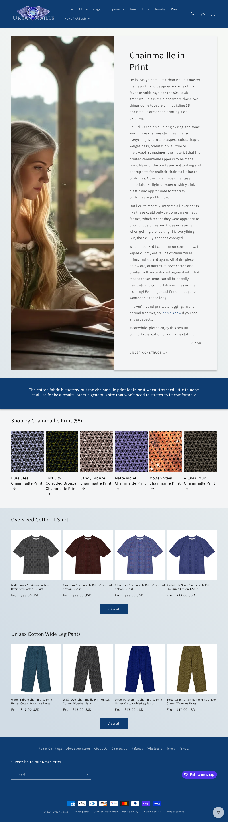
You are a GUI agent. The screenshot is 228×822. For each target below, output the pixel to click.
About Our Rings (50, 749)
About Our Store (78, 749)
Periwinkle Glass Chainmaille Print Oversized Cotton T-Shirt (189, 587)
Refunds (137, 749)
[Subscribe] (86, 774)
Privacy (184, 749)
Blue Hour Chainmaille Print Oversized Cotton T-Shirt (140, 587)
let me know (171, 313)
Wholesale (154, 749)
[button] (83, 9)
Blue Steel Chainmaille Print (26, 480)
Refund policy (130, 811)
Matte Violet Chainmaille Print (130, 480)
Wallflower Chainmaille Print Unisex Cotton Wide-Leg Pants (86, 701)
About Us (100, 749)
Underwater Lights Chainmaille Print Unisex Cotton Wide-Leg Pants (138, 701)
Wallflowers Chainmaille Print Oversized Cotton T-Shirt (30, 587)
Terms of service (174, 811)
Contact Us (119, 749)
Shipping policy (151, 811)
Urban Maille (60, 811)
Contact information (106, 811)
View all (114, 609)
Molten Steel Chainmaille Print (165, 480)
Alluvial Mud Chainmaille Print (199, 480)
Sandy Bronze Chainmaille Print (96, 480)
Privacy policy (81, 811)
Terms (171, 749)
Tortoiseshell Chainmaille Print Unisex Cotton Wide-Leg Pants (191, 701)
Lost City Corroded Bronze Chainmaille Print (61, 483)
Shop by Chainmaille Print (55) (46, 420)
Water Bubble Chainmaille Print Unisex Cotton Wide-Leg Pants (31, 701)
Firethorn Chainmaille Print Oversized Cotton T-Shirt (87, 587)
